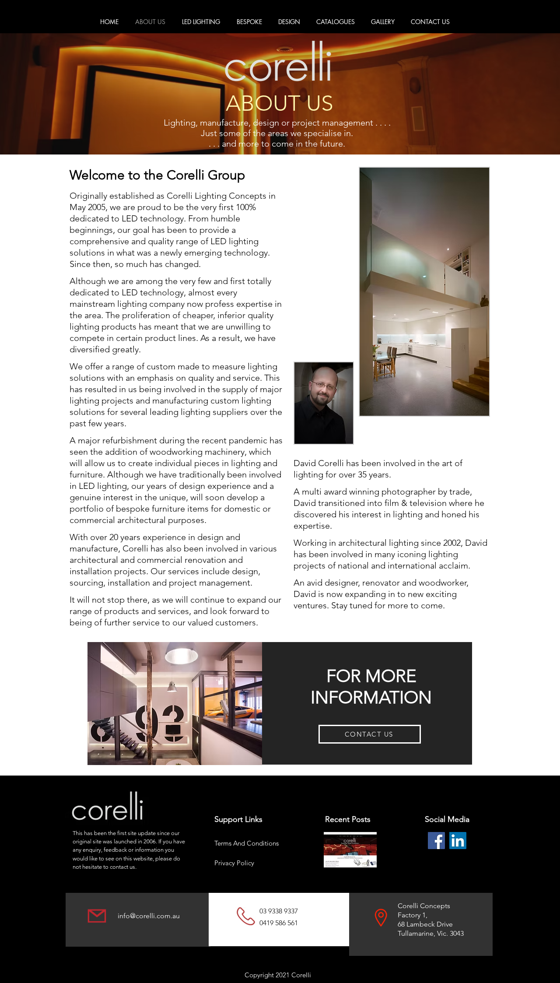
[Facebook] (436, 840)
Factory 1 (412, 915)
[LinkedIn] (457, 840)
